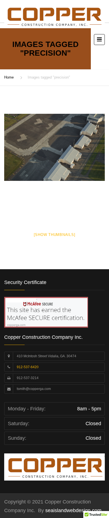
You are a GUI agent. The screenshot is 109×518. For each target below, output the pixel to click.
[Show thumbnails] (54, 235)
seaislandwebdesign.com (72, 510)
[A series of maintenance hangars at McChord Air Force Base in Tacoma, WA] (54, 147)
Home (9, 77)
